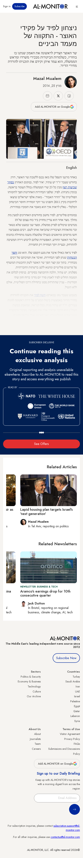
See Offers (41, 444)
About (37, 734)
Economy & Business (29, 681)
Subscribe (19, 6)
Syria (77, 721)
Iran (78, 686)
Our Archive (34, 696)
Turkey (76, 677)
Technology (34, 686)
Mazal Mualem (47, 78)
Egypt (77, 706)
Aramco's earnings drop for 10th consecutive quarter (45, 593)
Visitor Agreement (70, 734)
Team (38, 744)
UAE (77, 691)
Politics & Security (31, 677)
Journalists (35, 739)
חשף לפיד (40, 295)
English (71, 167)
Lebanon (75, 716)
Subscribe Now (66, 658)
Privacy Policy (72, 739)
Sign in (7, 6)
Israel (77, 696)
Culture (37, 691)
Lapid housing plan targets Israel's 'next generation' (46, 511)
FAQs (77, 744)
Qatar (76, 711)
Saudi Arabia (72, 681)
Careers (36, 749)
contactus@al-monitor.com (65, 837)
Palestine (75, 701)
